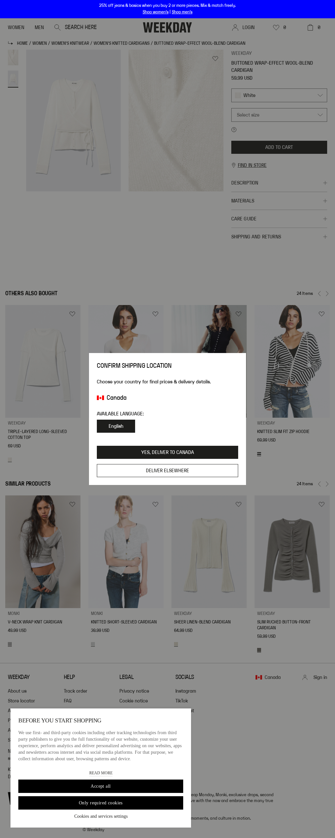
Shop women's (155, 12)
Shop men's (182, 12)
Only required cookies (101, 802)
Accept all (101, 786)
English (116, 426)
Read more (101, 773)
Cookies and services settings (101, 816)
